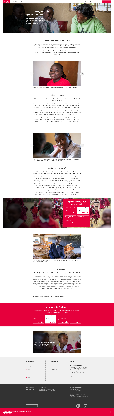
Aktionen (54, 372)
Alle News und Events (75, 376)
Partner (28, 369)
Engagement (29, 374)
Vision (28, 364)
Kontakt (28, 377)
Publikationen (55, 366)
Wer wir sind (23, 1)
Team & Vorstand (30, 366)
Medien (53, 364)
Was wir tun (15, 1)
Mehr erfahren (7, 413)
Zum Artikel (73, 374)
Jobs (28, 372)
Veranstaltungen (55, 374)
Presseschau (54, 369)
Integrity (28, 380)
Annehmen (107, 412)
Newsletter (84, 1)
